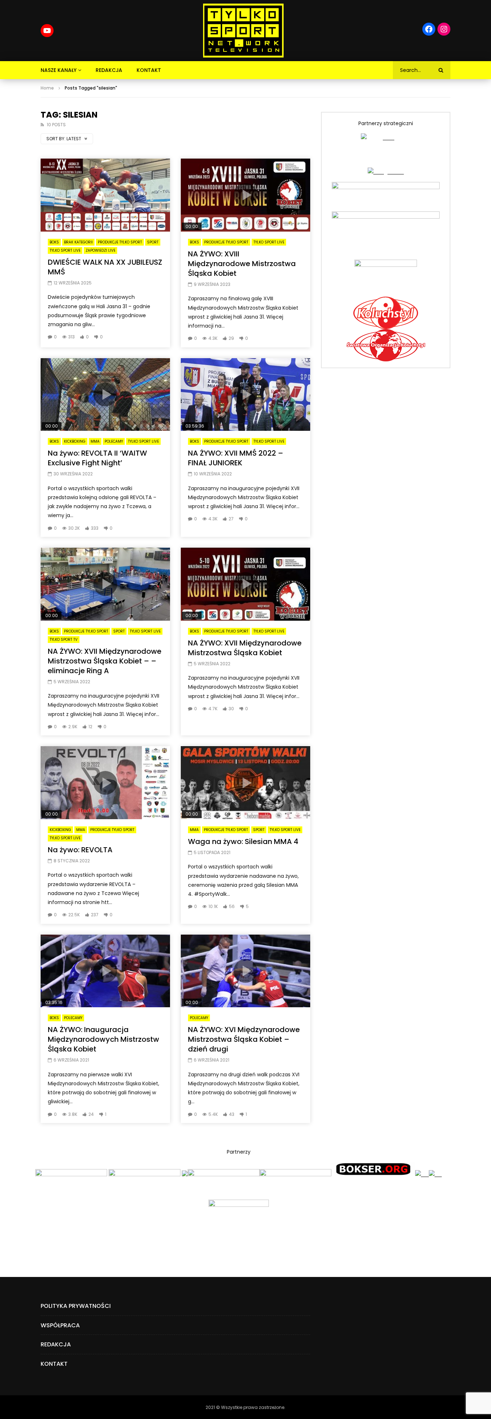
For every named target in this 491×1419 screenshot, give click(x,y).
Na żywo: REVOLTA (80, 850)
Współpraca (60, 1325)
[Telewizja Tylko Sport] (243, 31)
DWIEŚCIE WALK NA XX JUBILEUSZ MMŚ (105, 267)
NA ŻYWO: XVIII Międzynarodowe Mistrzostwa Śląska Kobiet (242, 263)
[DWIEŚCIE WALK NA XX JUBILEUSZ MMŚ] (105, 195)
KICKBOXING (75, 441)
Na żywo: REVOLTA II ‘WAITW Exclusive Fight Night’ (97, 458)
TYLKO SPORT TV (64, 639)
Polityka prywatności (76, 1306)
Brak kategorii (78, 242)
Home (47, 88)
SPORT (153, 242)
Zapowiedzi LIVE (100, 250)
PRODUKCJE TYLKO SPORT (120, 242)
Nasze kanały (59, 70)
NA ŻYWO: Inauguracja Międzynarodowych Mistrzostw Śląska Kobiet (103, 1039)
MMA (95, 441)
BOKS (54, 242)
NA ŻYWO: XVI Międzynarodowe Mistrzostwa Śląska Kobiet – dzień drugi (244, 1039)
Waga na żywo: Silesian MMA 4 (243, 841)
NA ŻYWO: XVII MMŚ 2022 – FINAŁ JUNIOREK (235, 458)
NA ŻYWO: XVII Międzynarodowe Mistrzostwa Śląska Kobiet (245, 648)
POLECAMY (114, 441)
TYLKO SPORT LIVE (65, 250)
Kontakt (149, 70)
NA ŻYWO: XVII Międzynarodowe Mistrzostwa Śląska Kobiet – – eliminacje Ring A (104, 661)
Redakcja (109, 70)
